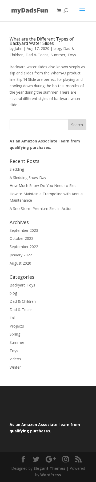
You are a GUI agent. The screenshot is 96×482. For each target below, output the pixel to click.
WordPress (50, 474)
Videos (15, 358)
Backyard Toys (22, 285)
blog (57, 48)
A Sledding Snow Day (28, 177)
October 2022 (21, 238)
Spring (15, 334)
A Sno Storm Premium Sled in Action (41, 208)
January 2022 (21, 254)
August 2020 (20, 263)
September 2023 (24, 230)
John (18, 48)
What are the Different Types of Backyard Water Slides (42, 41)
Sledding (17, 169)
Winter (15, 367)
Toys (71, 54)
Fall (12, 317)
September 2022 (24, 246)
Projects (17, 326)
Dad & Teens (37, 54)
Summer (58, 54)
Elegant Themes (49, 468)
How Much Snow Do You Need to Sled (43, 185)
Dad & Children (23, 301)
